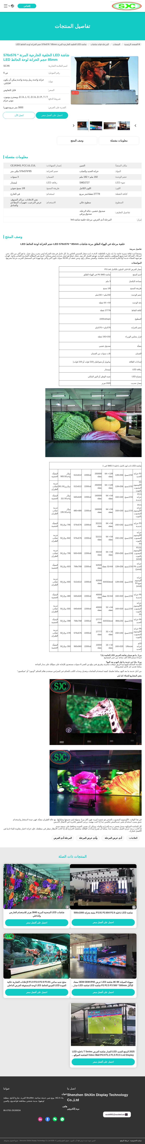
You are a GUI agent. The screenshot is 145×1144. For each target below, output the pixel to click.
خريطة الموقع (124, 1140)
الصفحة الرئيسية (131, 44)
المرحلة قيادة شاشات (100, 44)
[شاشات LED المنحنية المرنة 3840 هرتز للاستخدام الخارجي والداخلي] (36, 886)
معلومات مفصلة (119, 140)
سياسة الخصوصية (136, 1140)
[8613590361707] (62, 1119)
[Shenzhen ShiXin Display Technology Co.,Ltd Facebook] (47, 1119)
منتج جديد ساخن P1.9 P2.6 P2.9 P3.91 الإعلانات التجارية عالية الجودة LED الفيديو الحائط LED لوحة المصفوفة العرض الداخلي (36, 984)
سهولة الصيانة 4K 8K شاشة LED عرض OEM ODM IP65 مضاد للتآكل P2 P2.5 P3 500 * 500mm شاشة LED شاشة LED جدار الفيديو (103, 984)
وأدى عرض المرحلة (88, 838)
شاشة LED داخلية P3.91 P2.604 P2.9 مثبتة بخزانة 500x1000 (103, 912)
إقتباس (27, 6)
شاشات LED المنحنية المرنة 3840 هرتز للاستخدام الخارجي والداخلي (36, 914)
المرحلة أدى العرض (63, 838)
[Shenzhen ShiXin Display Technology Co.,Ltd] (126, 6)
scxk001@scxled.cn (115, 1114)
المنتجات (116, 44)
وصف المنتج (77, 140)
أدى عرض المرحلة (113, 838)
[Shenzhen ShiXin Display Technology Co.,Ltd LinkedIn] (40, 1119)
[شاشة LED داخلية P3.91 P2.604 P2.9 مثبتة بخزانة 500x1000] (103, 887)
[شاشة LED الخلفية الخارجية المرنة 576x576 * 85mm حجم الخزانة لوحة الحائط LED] (104, 83)
